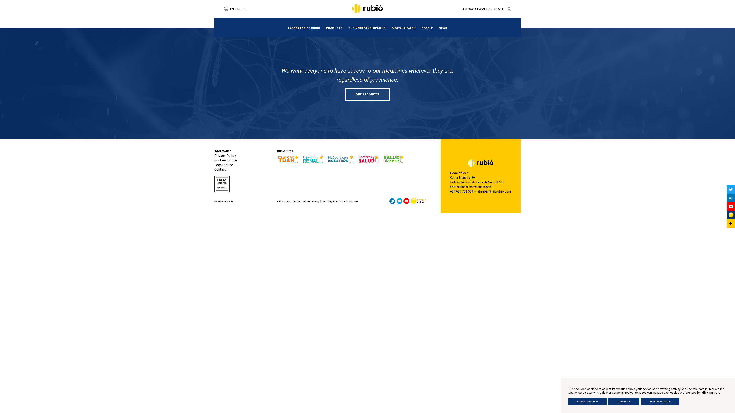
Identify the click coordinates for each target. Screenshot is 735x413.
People (427, 28)
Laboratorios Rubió (304, 28)
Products (334, 28)
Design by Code (224, 201)
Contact (497, 9)
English (236, 9)
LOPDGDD (352, 201)
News (443, 28)
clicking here (711, 392)
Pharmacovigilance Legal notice (323, 201)
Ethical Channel (475, 9)
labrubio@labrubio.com (494, 191)
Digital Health (404, 28)
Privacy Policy (225, 156)
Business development (367, 28)
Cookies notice (225, 160)
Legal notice (223, 165)
